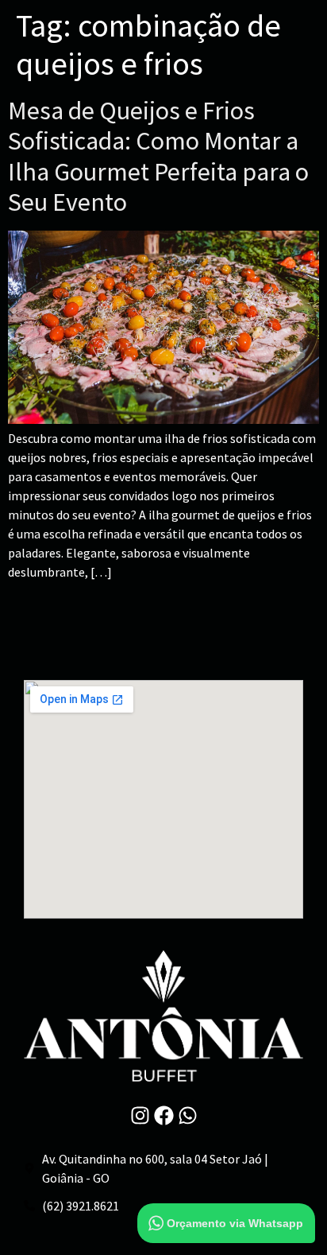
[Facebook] (164, 1115)
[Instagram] (140, 1115)
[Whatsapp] (188, 1115)
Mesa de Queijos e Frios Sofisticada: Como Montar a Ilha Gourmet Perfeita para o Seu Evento (158, 156)
